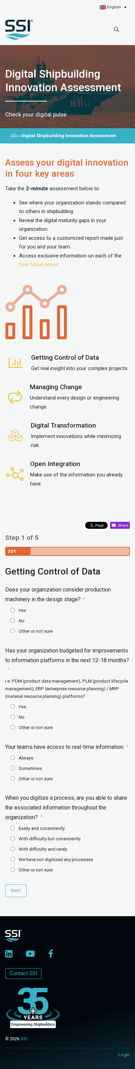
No (22, 620)
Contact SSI (23, 973)
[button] (113, 7)
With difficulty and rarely (43, 849)
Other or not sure (36, 631)
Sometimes (30, 768)
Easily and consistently (42, 828)
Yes (22, 610)
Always (26, 758)
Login (124, 1054)
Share (122, 525)
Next (16, 890)
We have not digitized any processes (56, 859)
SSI (23, 1038)
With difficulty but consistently (50, 838)
